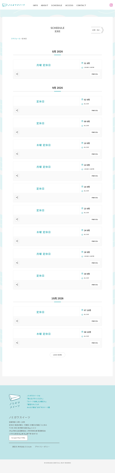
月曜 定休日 (43, 65)
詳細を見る (95, 74)
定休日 (40, 101)
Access (69, 5)
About (44, 5)
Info (35, 5)
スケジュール (15, 38)
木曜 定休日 (43, 145)
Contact (81, 5)
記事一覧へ (96, 30)
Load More (57, 355)
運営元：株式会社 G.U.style (22, 446)
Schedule (56, 5)
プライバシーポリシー (42, 446)
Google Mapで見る (18, 438)
